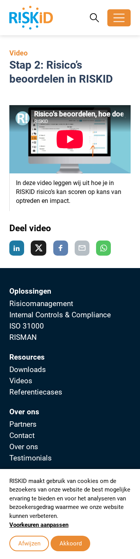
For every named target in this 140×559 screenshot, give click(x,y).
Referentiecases (35, 392)
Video (18, 53)
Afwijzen (29, 543)
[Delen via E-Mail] (82, 248)
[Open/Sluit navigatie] (119, 17)
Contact (22, 435)
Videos (20, 380)
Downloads (27, 369)
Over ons (23, 446)
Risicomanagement (41, 303)
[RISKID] (31, 17)
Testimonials (30, 457)
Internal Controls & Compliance (60, 314)
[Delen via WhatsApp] (103, 248)
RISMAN (23, 337)
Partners (23, 424)
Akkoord (71, 543)
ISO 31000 (26, 326)
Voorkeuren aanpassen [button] (38, 524)
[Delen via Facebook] (60, 248)
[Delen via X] (38, 248)
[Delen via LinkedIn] (16, 248)
